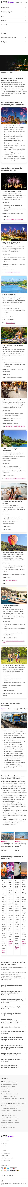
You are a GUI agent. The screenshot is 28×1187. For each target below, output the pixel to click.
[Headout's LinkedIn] (2, 1175)
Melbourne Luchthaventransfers (9, 1120)
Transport (3, 20)
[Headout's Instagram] (5, 1175)
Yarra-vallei (20, 1105)
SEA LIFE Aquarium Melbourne (8, 1101)
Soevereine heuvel (5, 1091)
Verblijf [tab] (16, 709)
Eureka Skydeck (16, 272)
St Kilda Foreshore (10, 478)
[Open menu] (26, 2)
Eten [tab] (9, 709)
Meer (3, 583)
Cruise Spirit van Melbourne (8, 1115)
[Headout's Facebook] (10, 1175)
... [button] (7, 72)
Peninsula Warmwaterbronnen (9, 1093)
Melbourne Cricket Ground (8, 1086)
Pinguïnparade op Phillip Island (9, 1108)
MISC (11, 72)
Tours (2, 16)
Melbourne (3, 72)
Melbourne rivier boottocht (8, 1089)
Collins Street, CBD (17, 946)
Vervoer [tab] (3, 709)
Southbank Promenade (11, 426)
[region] (14, 909)
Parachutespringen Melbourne (9, 1096)
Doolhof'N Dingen (5, 1110)
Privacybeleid (4, 1155)
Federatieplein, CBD (11, 943)
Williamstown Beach (20, 478)
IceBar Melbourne (11, 1081)
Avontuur (3, 33)
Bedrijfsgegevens (5, 1153)
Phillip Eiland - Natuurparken (8, 1105)
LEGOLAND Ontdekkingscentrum (9, 1084)
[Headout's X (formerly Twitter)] (12, 1175)
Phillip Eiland (21, 1103)
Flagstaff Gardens (10, 219)
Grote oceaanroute (17, 1110)
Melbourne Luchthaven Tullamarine (10, 1122)
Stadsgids (3, 42)
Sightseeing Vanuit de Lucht (8, 37)
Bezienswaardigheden (7, 12)
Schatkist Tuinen (19, 219)
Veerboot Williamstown (7, 1118)
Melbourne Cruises (10, 323)
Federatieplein (21, 426)
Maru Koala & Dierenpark (18, 1098)
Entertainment (5, 29)
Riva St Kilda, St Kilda (24, 943)
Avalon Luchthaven (6, 1125)
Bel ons (4, 1143)
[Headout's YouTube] (7, 1175)
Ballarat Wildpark (5, 1098)
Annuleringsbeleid (5, 1160)
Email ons (5, 1146)
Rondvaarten (4, 25)
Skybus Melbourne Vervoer (8, 1127)
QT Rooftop (8, 272)
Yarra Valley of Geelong (11, 580)
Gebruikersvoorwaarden (7, 1158)
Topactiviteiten (5, 7)
